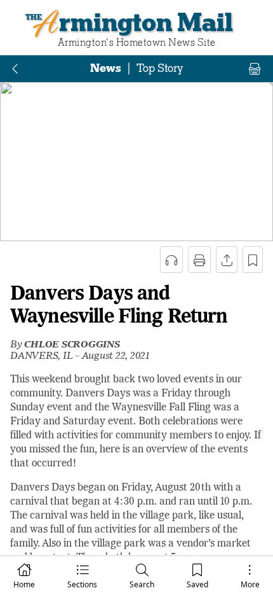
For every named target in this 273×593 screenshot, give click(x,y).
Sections (82, 584)
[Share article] (226, 259)
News (105, 68)
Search (142, 584)
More (250, 584)
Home (24, 584)
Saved (197, 584)
